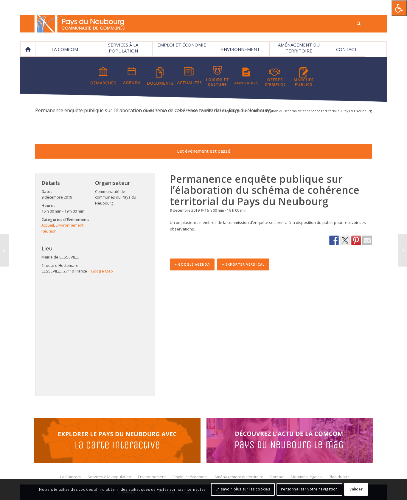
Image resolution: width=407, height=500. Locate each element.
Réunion (49, 231)
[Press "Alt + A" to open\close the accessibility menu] (399, 8)
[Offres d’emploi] (275, 76)
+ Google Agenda (192, 264)
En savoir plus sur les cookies (243, 489)
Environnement (240, 49)
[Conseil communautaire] (402, 250)
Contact (346, 49)
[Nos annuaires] (246, 76)
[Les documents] (160, 76)
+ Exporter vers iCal (243, 264)
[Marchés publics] (303, 76)
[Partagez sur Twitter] (345, 240)
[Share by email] (367, 240)
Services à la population (123, 48)
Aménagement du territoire (299, 48)
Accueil (167, 111)
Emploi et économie (181, 45)
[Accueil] (27, 49)
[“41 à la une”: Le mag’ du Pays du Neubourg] (289, 441)
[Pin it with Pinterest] (356, 240)
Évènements (188, 111)
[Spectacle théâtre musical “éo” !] (4, 250)
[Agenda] (132, 76)
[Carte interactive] (117, 441)
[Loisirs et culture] (217, 76)
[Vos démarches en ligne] (103, 76)
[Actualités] (189, 76)
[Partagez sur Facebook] (334, 240)
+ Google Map (100, 271)
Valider (356, 489)
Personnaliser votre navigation (309, 489)
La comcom (65, 49)
